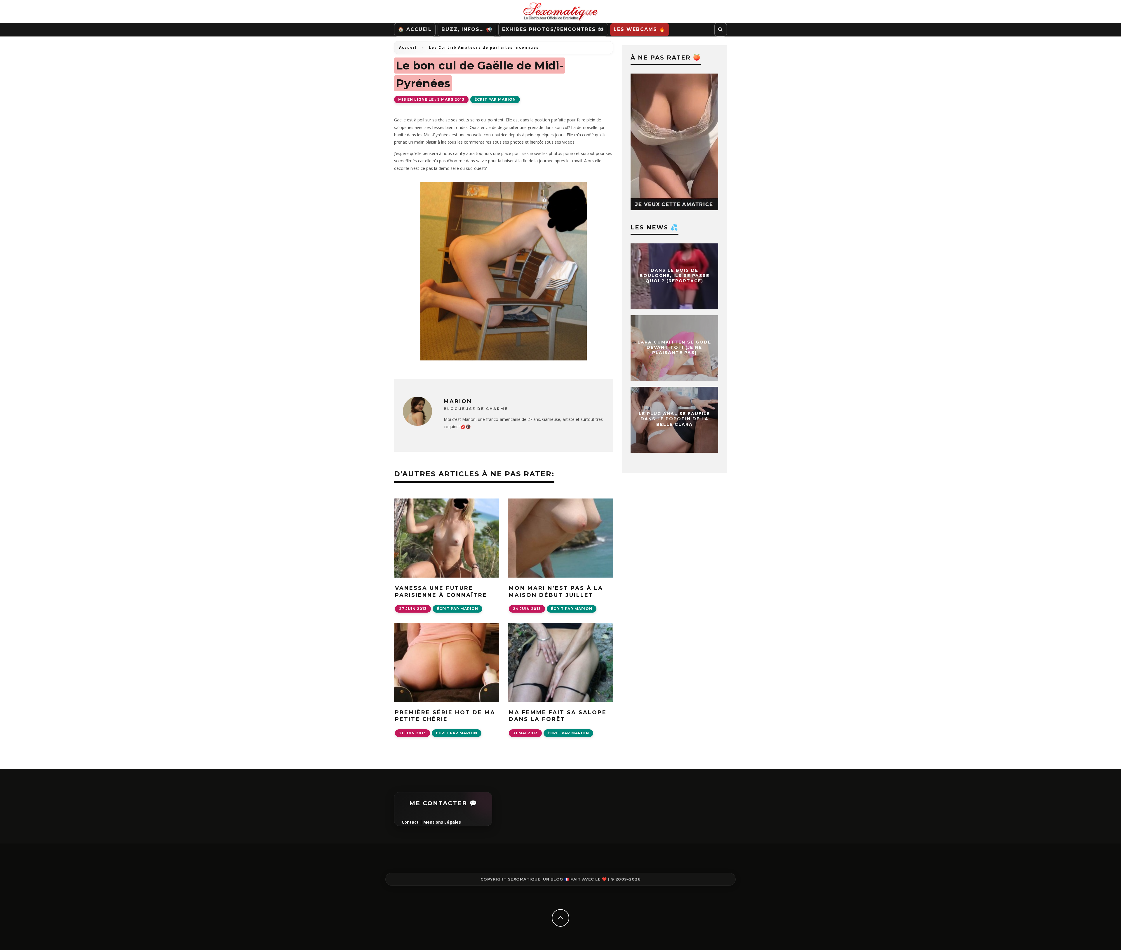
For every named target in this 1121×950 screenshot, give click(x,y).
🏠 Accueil (415, 29)
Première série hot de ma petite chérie (445, 715)
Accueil (408, 47)
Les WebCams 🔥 (640, 29)
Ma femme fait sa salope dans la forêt (558, 715)
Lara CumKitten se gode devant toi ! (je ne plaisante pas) (674, 347)
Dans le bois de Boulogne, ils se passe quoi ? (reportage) (674, 275)
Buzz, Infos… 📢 (466, 29)
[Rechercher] (720, 29)
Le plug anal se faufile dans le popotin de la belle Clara (674, 419)
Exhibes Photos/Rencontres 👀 (553, 29)
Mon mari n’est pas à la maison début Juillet (556, 591)
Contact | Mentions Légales (431, 822)
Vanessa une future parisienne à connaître (441, 591)
